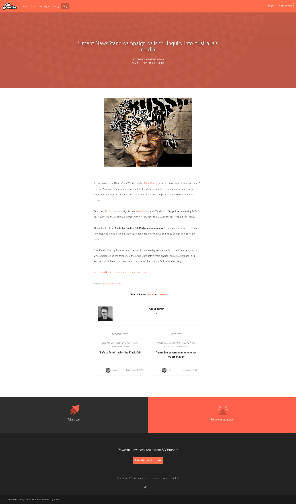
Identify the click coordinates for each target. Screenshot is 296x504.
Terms (155, 478)
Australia (137, 59)
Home (24, 6)
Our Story (122, 478)
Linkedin (162, 294)
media (160, 59)
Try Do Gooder (285, 5)
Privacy (165, 478)
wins (126, 346)
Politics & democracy (176, 346)
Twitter (150, 294)
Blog (65, 6)
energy (106, 342)
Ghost (56, 499)
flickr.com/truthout (111, 283)
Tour (33, 6)
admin (160, 308)
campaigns (150, 59)
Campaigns (44, 6)
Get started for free (148, 460)
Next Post (176, 334)
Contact (175, 478)
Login (270, 5)
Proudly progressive (139, 478)
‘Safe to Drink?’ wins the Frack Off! (120, 352)
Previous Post (120, 334)
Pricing (56, 6)
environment (118, 342)
